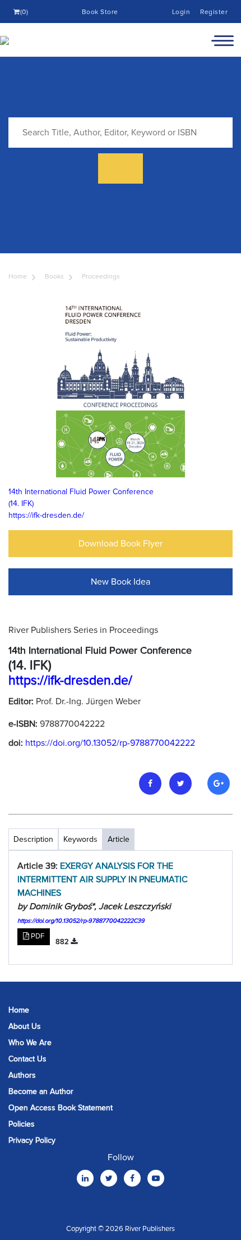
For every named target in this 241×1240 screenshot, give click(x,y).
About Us (24, 1026)
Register (214, 12)
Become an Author (40, 1091)
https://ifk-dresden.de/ (46, 515)
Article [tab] (118, 839)
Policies (21, 1124)
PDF (36, 936)
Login (181, 12)
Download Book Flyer (120, 543)
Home (17, 276)
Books (54, 276)
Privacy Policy (31, 1140)
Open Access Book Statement (60, 1108)
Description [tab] (33, 839)
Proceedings (101, 276)
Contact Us (27, 1059)
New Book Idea (120, 581)
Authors (22, 1075)
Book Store (100, 12)
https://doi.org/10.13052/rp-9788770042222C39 (81, 920)
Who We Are (30, 1042)
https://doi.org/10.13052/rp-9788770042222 (110, 743)
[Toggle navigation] (222, 39)
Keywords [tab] (80, 839)
